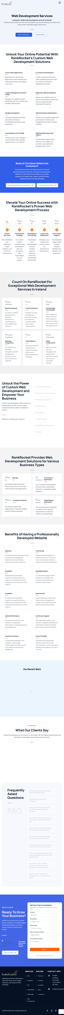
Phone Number (33, 925)
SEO (28, 976)
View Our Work (40, 34)
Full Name (32, 912)
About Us (40, 976)
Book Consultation (23, 34)
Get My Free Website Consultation (19, 185)
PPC (28, 985)
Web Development (30, 1000)
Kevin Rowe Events (32, 704)
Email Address (33, 918)
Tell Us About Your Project (36, 938)
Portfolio (40, 980)
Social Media (30, 990)
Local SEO (30, 980)
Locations (41, 985)
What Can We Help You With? (37, 932)
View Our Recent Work (46, 185)
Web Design (30, 994)
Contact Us (41, 994)
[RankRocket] (7, 3)
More (32, 763)
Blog (39, 990)
